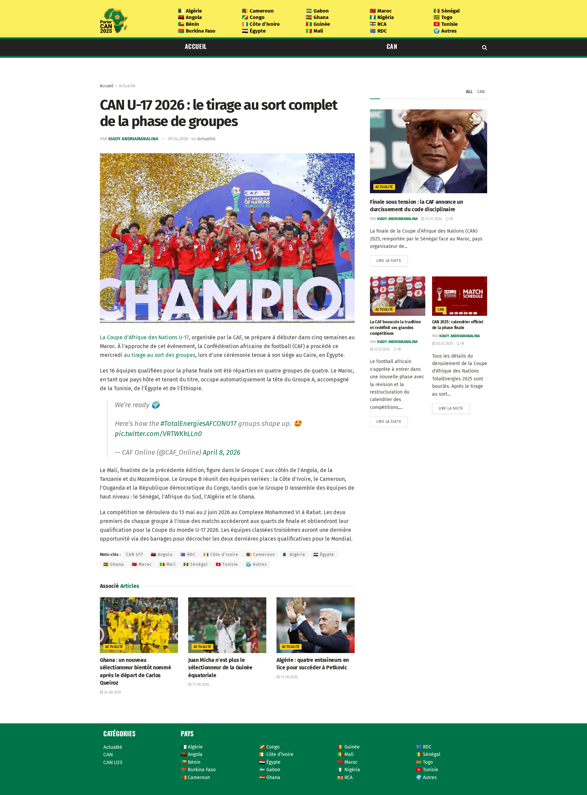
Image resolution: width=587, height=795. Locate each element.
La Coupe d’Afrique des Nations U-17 (144, 337)
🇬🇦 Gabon (317, 11)
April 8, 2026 (222, 452)
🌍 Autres (445, 31)
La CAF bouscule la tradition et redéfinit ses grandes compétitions (395, 328)
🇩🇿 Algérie (190, 11)
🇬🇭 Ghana (317, 17)
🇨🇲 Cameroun (258, 11)
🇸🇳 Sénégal (446, 11)
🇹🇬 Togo (442, 17)
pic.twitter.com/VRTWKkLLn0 (158, 434)
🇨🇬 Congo (253, 17)
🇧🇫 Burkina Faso (196, 31)
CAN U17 (134, 554)
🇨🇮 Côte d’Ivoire (261, 24)
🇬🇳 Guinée (318, 24)
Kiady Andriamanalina (133, 138)
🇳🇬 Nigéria (382, 17)
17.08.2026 (200, 684)
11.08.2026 (289, 677)
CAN (392, 46)
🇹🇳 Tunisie (445, 24)
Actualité (127, 86)
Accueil (196, 46)
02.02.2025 (444, 343)
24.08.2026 (112, 692)
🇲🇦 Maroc (381, 11)
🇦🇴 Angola (190, 17)
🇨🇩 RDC (378, 31)
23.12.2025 (381, 349)
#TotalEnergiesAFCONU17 (198, 423)
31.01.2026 (433, 219)
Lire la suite (388, 260)
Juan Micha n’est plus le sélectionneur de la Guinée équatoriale (220, 668)
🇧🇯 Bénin (188, 24)
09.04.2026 (178, 138)
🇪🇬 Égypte (254, 31)
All (469, 91)
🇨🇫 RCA (378, 24)
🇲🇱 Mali (314, 31)
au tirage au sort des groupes (159, 355)
